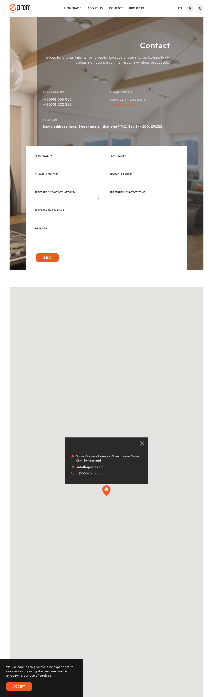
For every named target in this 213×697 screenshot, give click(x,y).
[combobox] (69, 198)
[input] (144, 198)
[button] (180, 8)
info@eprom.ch (123, 104)
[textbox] (65, 196)
